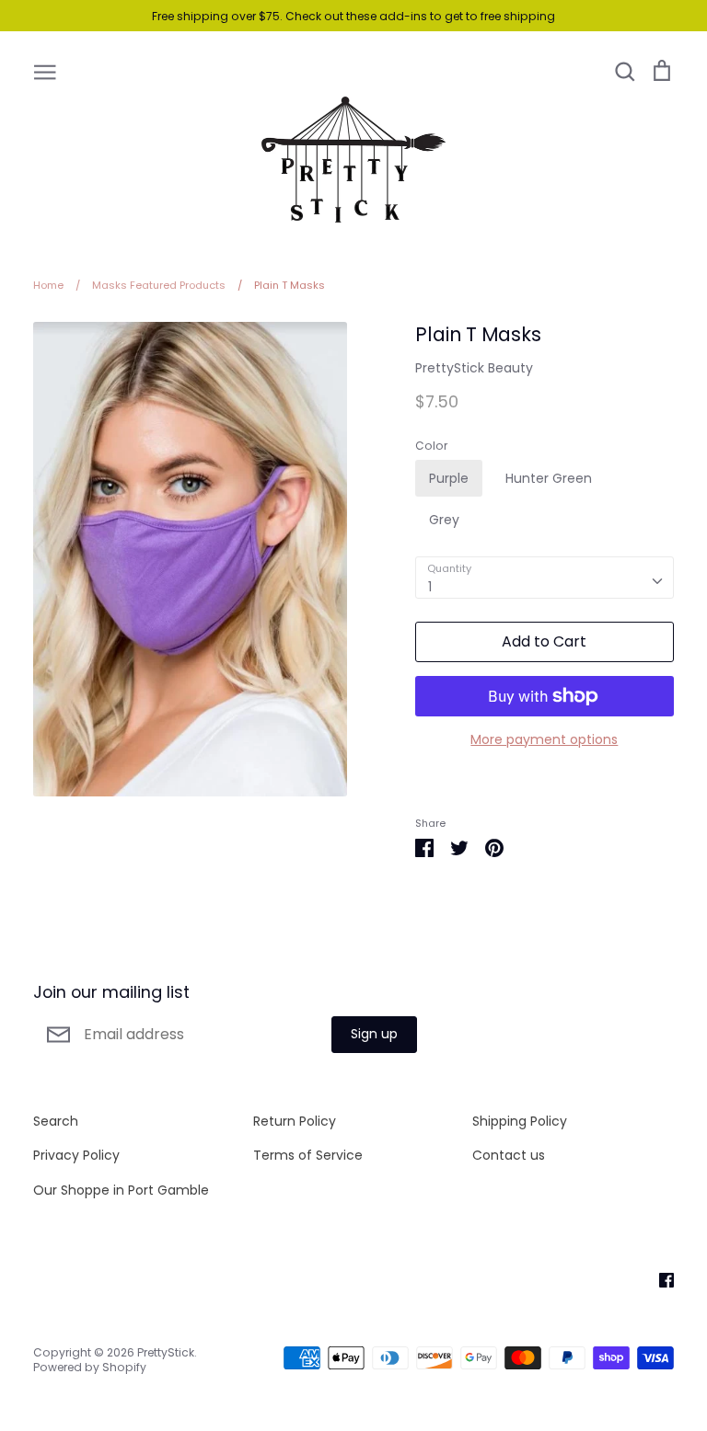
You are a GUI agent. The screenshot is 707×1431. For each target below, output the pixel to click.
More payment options (544, 739)
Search (55, 1121)
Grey (444, 519)
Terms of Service (308, 1155)
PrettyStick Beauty (474, 368)
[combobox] (544, 577)
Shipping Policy (519, 1121)
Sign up (374, 1034)
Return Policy (294, 1121)
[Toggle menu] (45, 71)
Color (431, 446)
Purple (449, 478)
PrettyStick (165, 1352)
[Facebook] (659, 1279)
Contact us (508, 1155)
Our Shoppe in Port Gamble (121, 1190)
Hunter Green (548, 478)
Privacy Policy (76, 1155)
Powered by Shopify (89, 1367)
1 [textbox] (430, 587)
